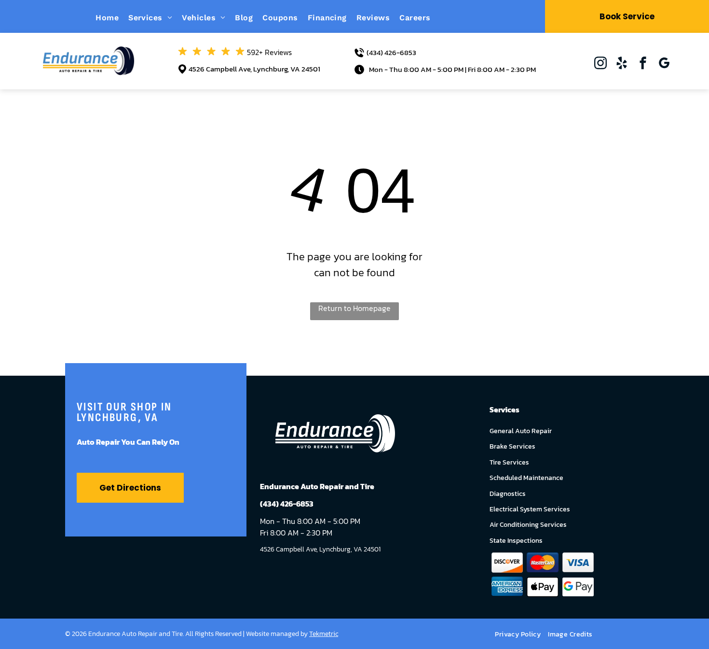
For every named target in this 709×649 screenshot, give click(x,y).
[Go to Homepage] (88, 52)
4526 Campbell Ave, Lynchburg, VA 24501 (254, 68)
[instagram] (600, 64)
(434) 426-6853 (391, 52)
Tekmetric (323, 634)
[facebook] (643, 64)
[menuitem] (111, 18)
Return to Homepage (354, 308)
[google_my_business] (664, 64)
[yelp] (621, 64)
